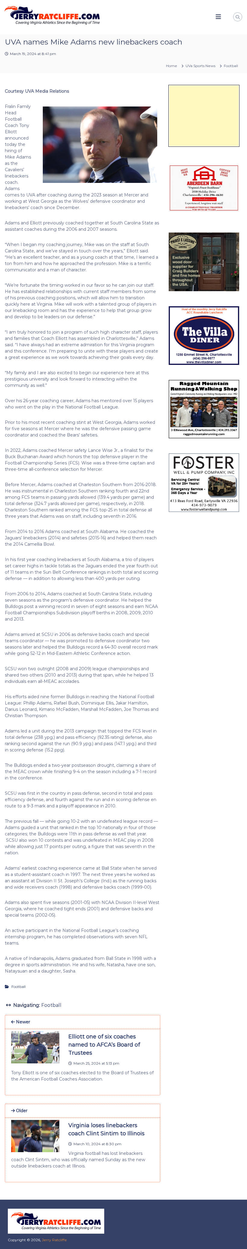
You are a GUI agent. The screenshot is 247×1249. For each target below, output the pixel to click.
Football (231, 65)
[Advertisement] (204, 116)
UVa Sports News (200, 65)
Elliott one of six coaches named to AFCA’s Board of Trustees (104, 1044)
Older (21, 1110)
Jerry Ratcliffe (54, 1240)
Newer (22, 1022)
